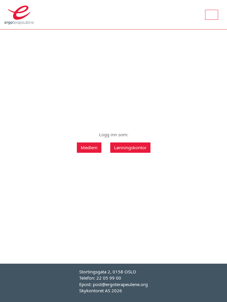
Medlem (89, 147)
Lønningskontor (130, 147)
